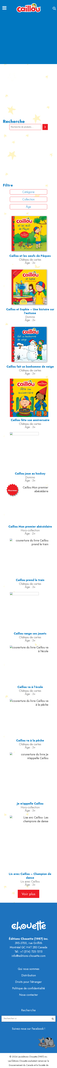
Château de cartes (30, 260)
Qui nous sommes (28, 969)
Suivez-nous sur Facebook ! (28, 1029)
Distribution (28, 975)
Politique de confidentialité (28, 988)
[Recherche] (45, 127)
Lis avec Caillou (30, 881)
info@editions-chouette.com (28, 956)
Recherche (14, 121)
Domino (30, 317)
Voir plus (28, 893)
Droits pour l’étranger (28, 982)
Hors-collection (30, 530)
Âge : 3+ (30, 263)
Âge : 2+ (30, 533)
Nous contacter (28, 995)
